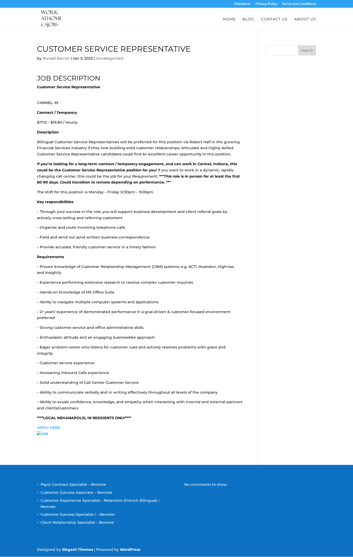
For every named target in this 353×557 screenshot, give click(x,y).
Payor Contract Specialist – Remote (73, 484)
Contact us (274, 19)
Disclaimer (242, 4)
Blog (248, 19)
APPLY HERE (48, 427)
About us (305, 19)
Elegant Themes (77, 549)
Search (307, 50)
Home (229, 19)
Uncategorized (110, 58)
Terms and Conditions (299, 4)
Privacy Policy (266, 4)
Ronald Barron (56, 58)
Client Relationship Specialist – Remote (77, 522)
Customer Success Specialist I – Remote (77, 514)
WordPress (130, 549)
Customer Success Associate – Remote (76, 492)
